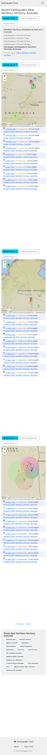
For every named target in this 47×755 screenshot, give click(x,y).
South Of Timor (33, 650)
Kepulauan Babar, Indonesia (15, 656)
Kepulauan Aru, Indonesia (14, 660)
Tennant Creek (8, 131)
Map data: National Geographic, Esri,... (24, 126)
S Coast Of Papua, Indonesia (15, 663)
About (16, 746)
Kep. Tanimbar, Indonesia (14, 653)
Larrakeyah (7, 337)
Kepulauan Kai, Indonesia (14, 670)
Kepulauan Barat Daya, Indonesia (24, 667)
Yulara (18, 53)
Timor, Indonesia (33, 663)
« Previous (20, 624)
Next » (28, 624)
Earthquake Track (9, 3)
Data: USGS (28, 746)
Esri (44, 126)
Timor (8, 667)
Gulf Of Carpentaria (26, 646)
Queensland (25, 643)
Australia (7, 55)
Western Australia (11, 643)
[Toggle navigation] (43, 3)
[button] (15, 116)
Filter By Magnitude (29, 18)
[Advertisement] (23, 220)
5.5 (12, 53)
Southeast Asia (10, 639)
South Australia (11, 646)
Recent (9, 18)
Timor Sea (21, 650)
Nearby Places (9, 23)
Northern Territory (29, 53)
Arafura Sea (9, 650)
